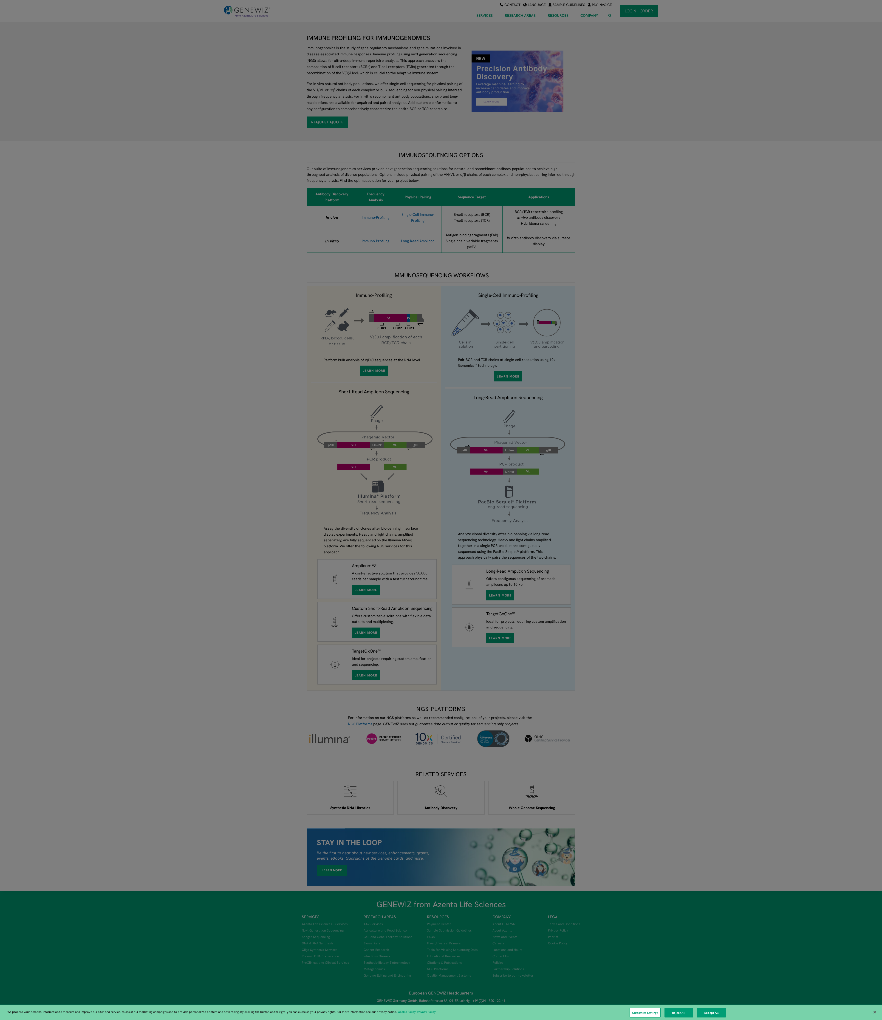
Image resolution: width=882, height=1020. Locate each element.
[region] (441, 1012)
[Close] (875, 1012)
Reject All (678, 1013)
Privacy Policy (426, 1012)
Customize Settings (645, 1013)
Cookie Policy (407, 1012)
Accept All (711, 1013)
